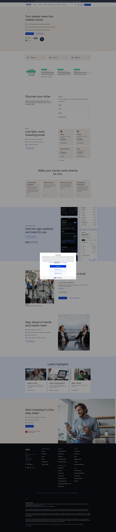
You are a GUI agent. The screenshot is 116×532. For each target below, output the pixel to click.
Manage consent (58, 273)
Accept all (58, 266)
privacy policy (64, 262)
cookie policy (56, 262)
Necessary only (58, 269)
